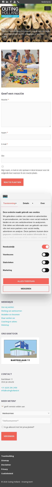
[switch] (45, 255)
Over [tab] (43, 203)
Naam (4, 132)
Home (5, 31)
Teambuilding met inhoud (19, 31)
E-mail (4, 144)
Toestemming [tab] (9, 203)
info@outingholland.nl (10, 390)
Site (2, 156)
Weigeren (26, 288)
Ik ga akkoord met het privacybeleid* (19, 427)
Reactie (5, 99)
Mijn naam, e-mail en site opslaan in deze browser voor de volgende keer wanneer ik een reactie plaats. (25, 171)
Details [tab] (26, 203)
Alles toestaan (26, 281)
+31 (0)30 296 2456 (9, 387)
